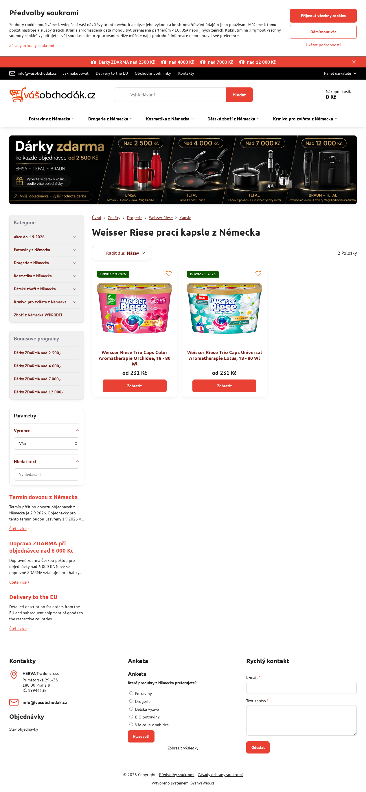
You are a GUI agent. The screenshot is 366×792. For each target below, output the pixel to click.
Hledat (239, 95)
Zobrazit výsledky (183, 748)
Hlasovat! (141, 736)
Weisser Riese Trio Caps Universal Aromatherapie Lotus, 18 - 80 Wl (224, 355)
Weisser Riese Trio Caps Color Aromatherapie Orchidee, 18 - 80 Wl (134, 358)
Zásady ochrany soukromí (220, 774)
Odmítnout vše (323, 31)
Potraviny (143, 693)
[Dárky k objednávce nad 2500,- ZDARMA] (183, 170)
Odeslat (258, 747)
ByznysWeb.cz (202, 783)
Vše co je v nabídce (151, 724)
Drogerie (142, 701)
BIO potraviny (147, 717)
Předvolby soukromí (176, 774)
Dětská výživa (146, 709)
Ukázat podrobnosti (323, 44)
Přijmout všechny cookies (323, 15)
